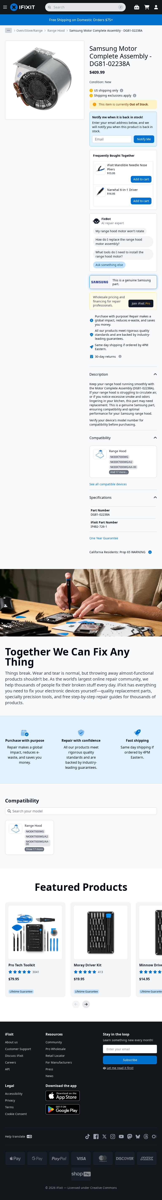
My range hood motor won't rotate (120, 231)
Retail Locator (55, 1056)
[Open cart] (147, 7)
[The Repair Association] (154, 1136)
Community (54, 1042)
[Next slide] (86, 1004)
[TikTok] (87, 1136)
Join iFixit (141, 303)
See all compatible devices (108, 484)
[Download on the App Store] (63, 1096)
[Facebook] (96, 1136)
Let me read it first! (120, 1068)
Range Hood (56, 30)
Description (98, 374)
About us (11, 1042)
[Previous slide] (76, 1004)
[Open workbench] (136, 7)
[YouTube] (121, 1136)
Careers (10, 1062)
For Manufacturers (59, 1062)
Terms (9, 1107)
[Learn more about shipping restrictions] (121, 90)
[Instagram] (112, 1136)
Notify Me (144, 139)
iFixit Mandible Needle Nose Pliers (127, 167)
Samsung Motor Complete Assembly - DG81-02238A (105, 30)
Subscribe (130, 1060)
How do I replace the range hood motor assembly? (119, 241)
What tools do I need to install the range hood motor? (119, 254)
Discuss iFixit (14, 1056)
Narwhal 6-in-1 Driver (122, 190)
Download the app (61, 1085)
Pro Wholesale (56, 1049)
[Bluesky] (138, 1136)
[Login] (156, 7)
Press (49, 1069)
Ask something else (109, 265)
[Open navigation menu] (5, 7)
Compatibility (100, 438)
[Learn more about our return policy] (120, 356)
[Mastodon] (129, 1136)
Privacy (10, 1100)
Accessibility (13, 1094)
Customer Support (18, 1049)
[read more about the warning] (150, 552)
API (7, 1069)
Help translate (15, 1136)
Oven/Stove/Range (29, 30)
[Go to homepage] (24, 7)
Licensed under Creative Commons (92, 1188)
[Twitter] (104, 1136)
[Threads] (145, 1136)
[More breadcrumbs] (8, 30)
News (49, 1076)
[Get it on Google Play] (63, 1109)
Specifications (100, 497)
